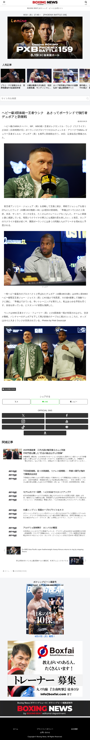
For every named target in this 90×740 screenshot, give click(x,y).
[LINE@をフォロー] (66, 427)
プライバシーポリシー (45, 729)
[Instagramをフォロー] (23, 421)
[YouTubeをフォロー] (66, 421)
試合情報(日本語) (9, 389)
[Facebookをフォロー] (66, 415)
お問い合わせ (45, 732)
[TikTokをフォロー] (23, 427)
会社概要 (74, 729)
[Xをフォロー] (23, 415)
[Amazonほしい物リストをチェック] (45, 433)
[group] (13, 80)
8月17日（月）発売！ (45, 636)
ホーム (15, 729)
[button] (86, 79)
